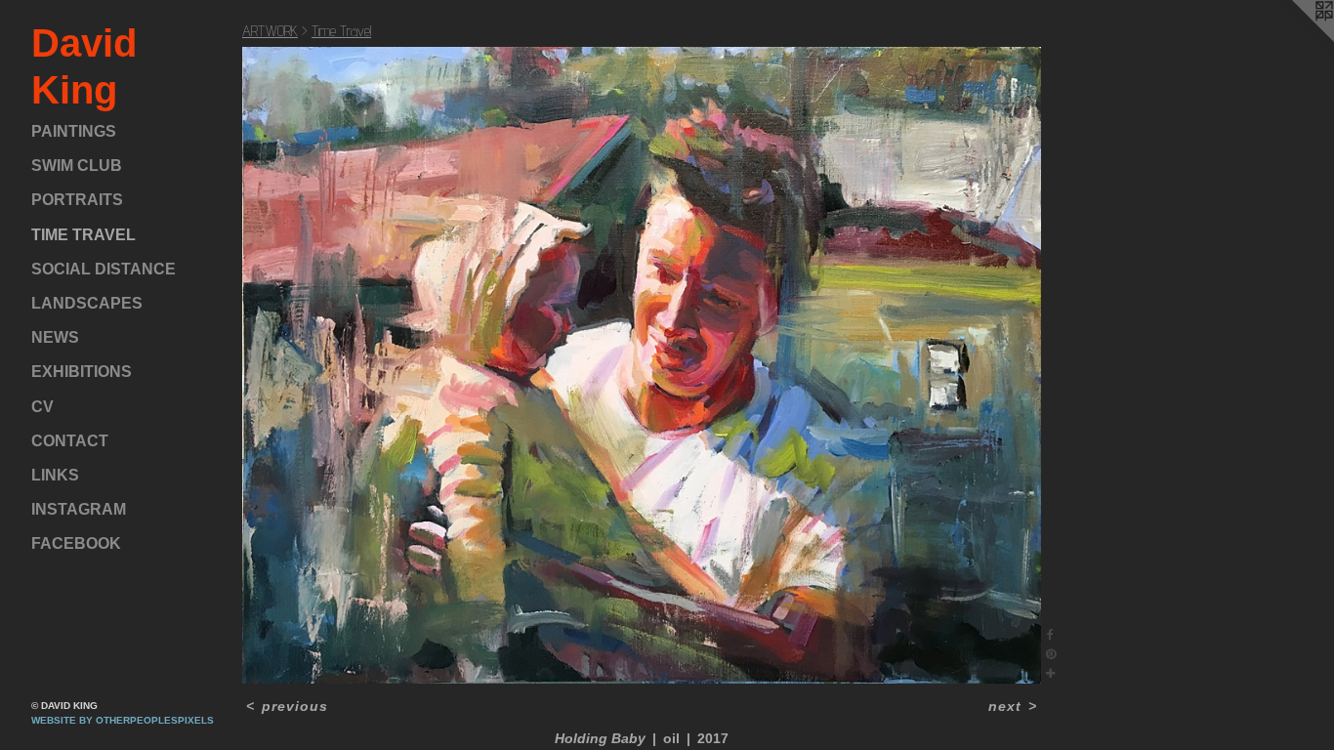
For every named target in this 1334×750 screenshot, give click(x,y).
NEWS (55, 337)
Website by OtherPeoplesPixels (122, 720)
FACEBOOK (76, 543)
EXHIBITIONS (81, 371)
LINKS (55, 475)
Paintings (73, 131)
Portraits (77, 199)
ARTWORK (270, 30)
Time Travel (83, 235)
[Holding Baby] (641, 365)
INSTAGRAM (78, 509)
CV (42, 406)
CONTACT (69, 441)
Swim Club (76, 165)
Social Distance (103, 269)
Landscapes (87, 303)
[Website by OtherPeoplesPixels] (1295, 39)
